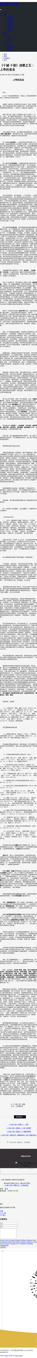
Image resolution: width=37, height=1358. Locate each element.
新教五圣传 (11, 46)
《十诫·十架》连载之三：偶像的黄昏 (18, 1131)
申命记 (10, 16)
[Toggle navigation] (1, 9)
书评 (9, 36)
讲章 (5, 14)
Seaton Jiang (18, 1355)
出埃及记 (11, 22)
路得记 (10, 28)
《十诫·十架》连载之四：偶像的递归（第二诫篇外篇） (18, 1135)
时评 (9, 40)
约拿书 (10, 26)
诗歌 (9, 48)
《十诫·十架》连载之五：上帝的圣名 (16, 1185)
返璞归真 (11, 50)
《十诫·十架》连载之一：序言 (18, 1124)
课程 (5, 32)
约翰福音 (11, 20)
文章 (5, 42)
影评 (9, 38)
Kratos (7, 1355)
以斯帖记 (11, 24)
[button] (1, 1211)
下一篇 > (3, 1215)
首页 (5, 12)
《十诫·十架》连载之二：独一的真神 (18, 1128)
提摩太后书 (11, 30)
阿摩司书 (11, 18)
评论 (5, 34)
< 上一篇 (3, 1213)
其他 (9, 44)
